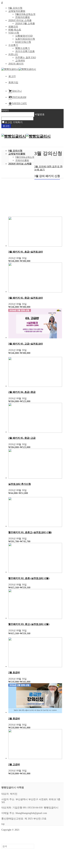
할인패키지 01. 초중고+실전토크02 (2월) (30, 532)
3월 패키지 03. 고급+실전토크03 (25, 343)
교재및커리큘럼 (16, 11)
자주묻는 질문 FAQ (25, 57)
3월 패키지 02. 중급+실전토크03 (25, 298)
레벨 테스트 (14, 29)
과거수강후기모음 (25, 51)
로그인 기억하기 (14, 122)
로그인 (12, 76)
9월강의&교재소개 (25, 14)
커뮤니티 (13, 54)
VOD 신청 (13, 32)
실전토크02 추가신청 (19, 484)
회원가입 (13, 82)
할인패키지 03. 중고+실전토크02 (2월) (28, 624)
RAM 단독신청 (23, 42)
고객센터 (20, 60)
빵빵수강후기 (22, 48)
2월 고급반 (14, 764)
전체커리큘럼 (22, 17)
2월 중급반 (14, 718)
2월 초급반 (14, 672)
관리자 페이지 (16, 63)
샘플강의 (13, 26)
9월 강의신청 (15, 8)
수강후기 (13, 45)
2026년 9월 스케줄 (25, 23)
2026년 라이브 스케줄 (20, 20)
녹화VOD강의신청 (25, 39)
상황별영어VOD (24, 36)
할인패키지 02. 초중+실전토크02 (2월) (28, 578)
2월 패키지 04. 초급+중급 (22, 392)
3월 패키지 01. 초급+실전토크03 (25, 251)
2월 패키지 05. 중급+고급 (22, 438)
